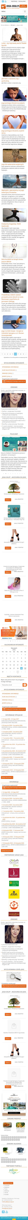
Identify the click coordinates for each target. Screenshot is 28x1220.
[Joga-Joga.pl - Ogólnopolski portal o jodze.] (10, 6)
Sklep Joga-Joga (8, 1183)
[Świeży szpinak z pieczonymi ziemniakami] (20, 1124)
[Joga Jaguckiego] (14, 904)
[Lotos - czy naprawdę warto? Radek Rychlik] (14, 34)
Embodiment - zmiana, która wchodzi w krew (13, 740)
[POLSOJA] (14, 1171)
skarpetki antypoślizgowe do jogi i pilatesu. (14, 542)
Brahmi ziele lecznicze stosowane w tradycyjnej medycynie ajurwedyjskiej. (13, 417)
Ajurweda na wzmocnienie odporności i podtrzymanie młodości (13, 421)
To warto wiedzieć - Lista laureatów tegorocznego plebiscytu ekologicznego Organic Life (14, 427)
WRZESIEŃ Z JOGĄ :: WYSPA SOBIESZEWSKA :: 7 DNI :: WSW (14, 728)
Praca (5, 1189)
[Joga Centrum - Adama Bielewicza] (14, 862)
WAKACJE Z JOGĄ (7, 700)
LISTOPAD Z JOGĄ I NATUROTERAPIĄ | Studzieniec (13, 766)
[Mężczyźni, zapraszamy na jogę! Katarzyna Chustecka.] (14, 181)
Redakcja (6, 1187)
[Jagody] (20, 1150)
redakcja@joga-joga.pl (8, 1201)
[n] (14, 19)
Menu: (4, 11)
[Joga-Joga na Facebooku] (3, 1)
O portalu (6, 1185)
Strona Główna (5, 25)
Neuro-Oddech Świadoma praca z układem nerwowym (13, 454)
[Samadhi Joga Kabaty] (14, 913)
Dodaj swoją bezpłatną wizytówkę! (15, 986)
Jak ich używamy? (22, 1217)
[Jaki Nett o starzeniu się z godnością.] (14, 70)
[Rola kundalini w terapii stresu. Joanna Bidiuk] (14, 250)
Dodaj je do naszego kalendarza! (15, 709)
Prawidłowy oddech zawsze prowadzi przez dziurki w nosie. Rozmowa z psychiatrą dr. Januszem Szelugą (13, 298)
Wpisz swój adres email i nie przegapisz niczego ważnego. (12, 680)
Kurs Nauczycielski (9, 697)
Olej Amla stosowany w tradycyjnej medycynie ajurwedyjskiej (12, 414)
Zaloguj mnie (22, 1)
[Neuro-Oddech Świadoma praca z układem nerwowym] (14, 444)
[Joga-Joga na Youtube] (6, 1)
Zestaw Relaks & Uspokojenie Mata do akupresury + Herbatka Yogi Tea (14, 518)
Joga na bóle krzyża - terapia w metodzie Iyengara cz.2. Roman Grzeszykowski (13, 333)
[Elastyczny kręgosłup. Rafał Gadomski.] (14, 215)
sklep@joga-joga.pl (7, 1208)
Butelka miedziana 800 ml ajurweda (14, 1033)
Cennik (6, 1192)
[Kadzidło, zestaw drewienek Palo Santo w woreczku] (14, 608)
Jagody (21, 1154)
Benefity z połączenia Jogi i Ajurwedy (12, 424)
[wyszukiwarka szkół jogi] (14, 976)
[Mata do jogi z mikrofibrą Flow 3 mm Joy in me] (14, 583)
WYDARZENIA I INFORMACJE (10, 693)
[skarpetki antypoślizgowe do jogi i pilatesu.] (14, 535)
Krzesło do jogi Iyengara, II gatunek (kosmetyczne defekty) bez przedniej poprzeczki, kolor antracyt (14, 568)
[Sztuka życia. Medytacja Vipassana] (14, 487)
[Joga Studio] (14, 872)
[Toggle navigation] (25, 11)
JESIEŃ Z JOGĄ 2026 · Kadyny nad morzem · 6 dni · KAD (14, 760)
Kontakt (6, 1194)
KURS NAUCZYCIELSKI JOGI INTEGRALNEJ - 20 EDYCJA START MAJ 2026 (14, 721)
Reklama (6, 1191)
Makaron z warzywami (7, 1129)
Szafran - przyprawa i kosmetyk (11, 411)
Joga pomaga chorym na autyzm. (13, 103)
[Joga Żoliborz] (14, 893)
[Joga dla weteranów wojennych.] (14, 155)
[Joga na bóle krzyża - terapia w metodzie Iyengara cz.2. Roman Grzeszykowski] (14, 322)
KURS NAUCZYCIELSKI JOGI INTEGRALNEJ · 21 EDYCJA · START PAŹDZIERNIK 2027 (14, 753)
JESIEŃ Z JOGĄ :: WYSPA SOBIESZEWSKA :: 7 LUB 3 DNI (14, 772)
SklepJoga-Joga (23, 6)
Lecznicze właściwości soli (9, 409)
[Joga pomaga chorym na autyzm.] (14, 94)
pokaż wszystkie (7, 777)
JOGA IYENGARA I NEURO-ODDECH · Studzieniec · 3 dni (12, 734)
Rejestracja (14, 1)
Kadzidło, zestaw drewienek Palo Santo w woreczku (14, 615)
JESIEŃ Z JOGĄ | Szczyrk (8, 748)
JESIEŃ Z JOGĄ (7, 703)
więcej (8, 500)
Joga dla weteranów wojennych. (13, 164)
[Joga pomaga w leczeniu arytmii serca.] (14, 122)
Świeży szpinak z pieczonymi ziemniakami (20, 1130)
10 (24, 473)
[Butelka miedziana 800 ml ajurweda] (14, 1026)
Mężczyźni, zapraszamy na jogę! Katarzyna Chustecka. (13, 191)
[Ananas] (7, 1150)
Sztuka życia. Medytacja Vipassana (14, 494)
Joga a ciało (20, 25)
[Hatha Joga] (14, 883)
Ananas (7, 1154)
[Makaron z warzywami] (7, 1124)
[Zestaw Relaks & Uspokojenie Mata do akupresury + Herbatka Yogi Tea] (14, 511)
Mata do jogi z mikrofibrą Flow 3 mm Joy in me (14, 591)
